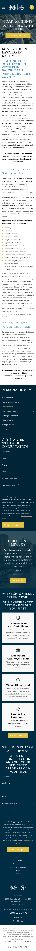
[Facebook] (14, 921)
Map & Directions (18, 904)
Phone (4, 465)
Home (18, 857)
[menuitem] (18, 397)
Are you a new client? (10, 478)
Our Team (18, 861)
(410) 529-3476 (18, 912)
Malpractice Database (18, 867)
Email (4, 471)
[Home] (17, 7)
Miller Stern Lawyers (10, 121)
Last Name (6, 458)
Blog (18, 870)
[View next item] (26, 575)
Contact (18, 874)
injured (4, 118)
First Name (6, 451)
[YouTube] (18, 921)
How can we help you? (10, 485)
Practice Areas (18, 864)
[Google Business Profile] (22, 921)
